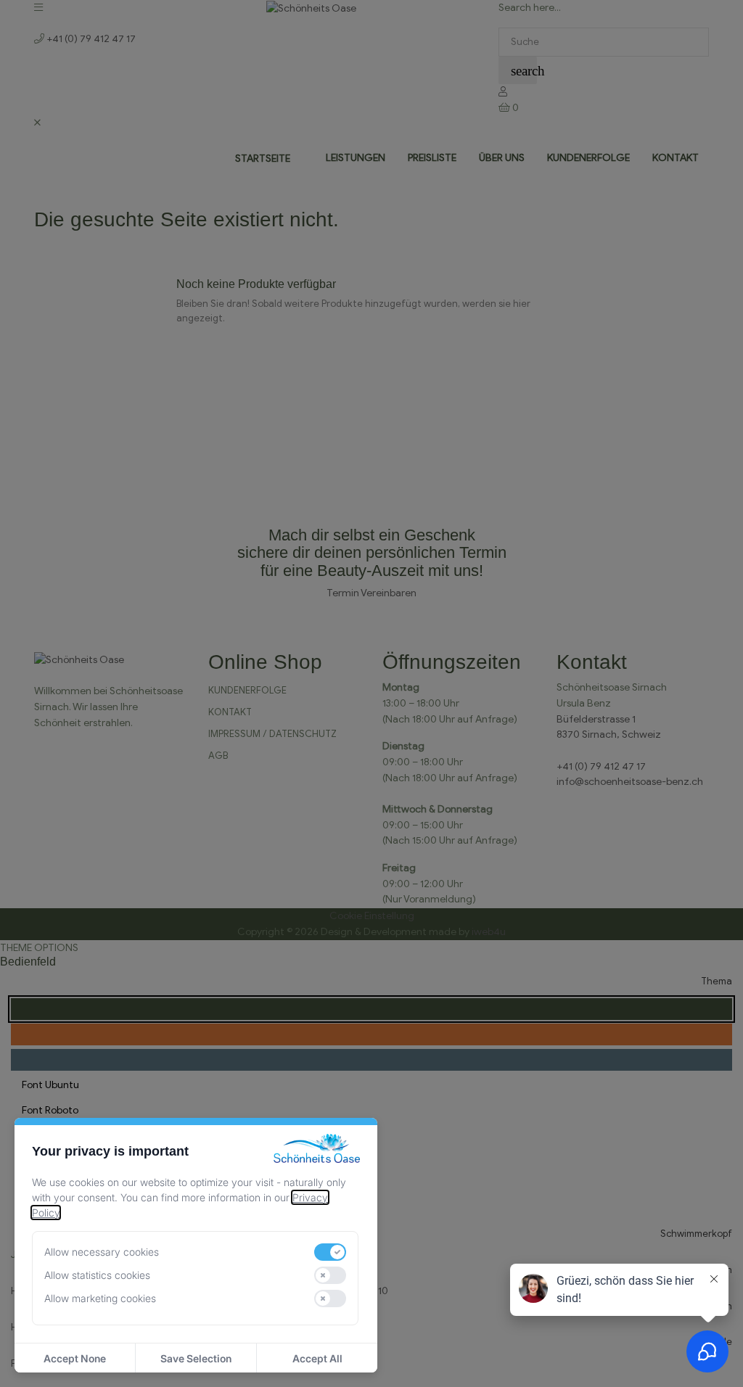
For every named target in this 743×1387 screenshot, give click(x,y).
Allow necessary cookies (101, 1252)
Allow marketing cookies (100, 1298)
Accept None (75, 1358)
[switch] (330, 1252)
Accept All (317, 1358)
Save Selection (195, 1358)
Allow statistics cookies (97, 1275)
